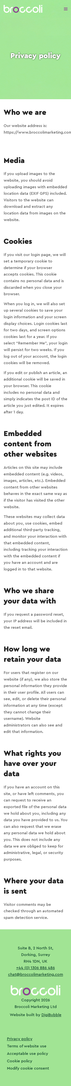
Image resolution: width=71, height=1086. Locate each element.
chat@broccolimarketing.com (35, 975)
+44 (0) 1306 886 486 (35, 968)
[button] (66, 8)
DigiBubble (51, 1015)
